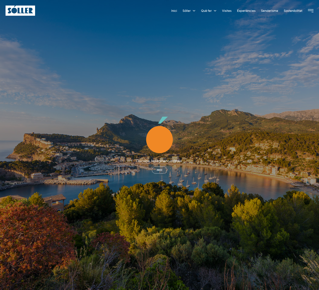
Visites (226, 11)
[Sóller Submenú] (194, 10)
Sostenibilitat (293, 11)
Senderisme (269, 11)
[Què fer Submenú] (215, 10)
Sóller (187, 11)
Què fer (206, 11)
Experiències (246, 11)
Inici (174, 11)
